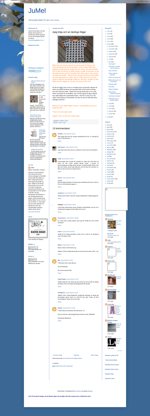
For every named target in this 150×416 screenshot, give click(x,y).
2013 (109, 36)
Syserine (110, 219)
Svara (59, 141)
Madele (60, 308)
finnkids (60, 134)
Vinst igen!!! (111, 64)
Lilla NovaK (61, 147)
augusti (111, 56)
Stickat (109, 165)
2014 (109, 34)
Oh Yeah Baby (112, 290)
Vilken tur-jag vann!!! (114, 77)
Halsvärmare (111, 132)
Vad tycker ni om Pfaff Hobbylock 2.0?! (42, 132)
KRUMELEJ (61, 292)
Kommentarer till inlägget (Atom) (72, 358)
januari (111, 113)
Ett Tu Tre (110, 234)
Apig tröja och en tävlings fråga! (113, 99)
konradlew (78, 391)
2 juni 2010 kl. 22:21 (69, 134)
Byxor (108, 129)
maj (110, 103)
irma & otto (111, 261)
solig (109, 240)
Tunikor (109, 174)
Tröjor (59, 122)
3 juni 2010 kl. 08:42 (70, 204)
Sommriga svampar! (114, 96)
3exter (110, 337)
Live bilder (110, 145)
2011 (109, 41)
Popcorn (110, 246)
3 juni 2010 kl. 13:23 (68, 245)
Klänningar (110, 141)
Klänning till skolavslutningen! (114, 92)
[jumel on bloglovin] (34, 72)
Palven (60, 178)
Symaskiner (110, 167)
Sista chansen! (112, 70)
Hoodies (109, 136)
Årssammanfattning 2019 (114, 242)
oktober (111, 51)
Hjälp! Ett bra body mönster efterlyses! (35, 115)
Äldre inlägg (94, 355)
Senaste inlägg (57, 355)
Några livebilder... (113, 89)
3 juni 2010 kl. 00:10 (68, 159)
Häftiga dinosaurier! (37, 149)
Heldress (109, 134)
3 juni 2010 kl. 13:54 (67, 260)
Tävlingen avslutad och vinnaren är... (114, 67)
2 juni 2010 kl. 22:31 (72, 147)
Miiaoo (60, 245)
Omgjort (109, 152)
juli (110, 59)
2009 (109, 117)
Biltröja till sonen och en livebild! (114, 80)
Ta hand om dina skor (113, 235)
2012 (109, 39)
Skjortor (109, 161)
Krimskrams (62, 218)
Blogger (90, 391)
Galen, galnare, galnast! (113, 74)
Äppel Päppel (62, 279)
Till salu (109, 170)
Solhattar (109, 163)
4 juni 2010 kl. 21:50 (72, 292)
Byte (108, 127)
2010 (109, 44)
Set (108, 156)
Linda (59, 159)
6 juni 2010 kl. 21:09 (69, 308)
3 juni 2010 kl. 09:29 (68, 231)
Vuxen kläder (111, 179)
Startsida (76, 355)
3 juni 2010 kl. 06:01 (69, 178)
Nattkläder (110, 149)
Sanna (60, 231)
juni (110, 62)
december (112, 46)
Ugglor (118, 291)
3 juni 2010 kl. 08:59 (72, 218)
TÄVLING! (111, 87)
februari (111, 111)
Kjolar (108, 138)
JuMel (37, 10)
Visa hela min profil (34, 212)
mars (110, 108)
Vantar (109, 176)
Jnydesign (111, 304)
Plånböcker (110, 154)
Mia (59, 260)
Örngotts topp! (112, 84)
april (110, 106)
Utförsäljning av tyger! (119, 325)
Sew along (110, 158)
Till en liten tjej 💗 (42, 96)
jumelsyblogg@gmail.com (36, 40)
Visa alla (120, 350)
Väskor (109, 181)
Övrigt (63, 122)
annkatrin (61, 193)
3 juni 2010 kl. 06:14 (70, 193)
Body (108, 125)
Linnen (109, 143)
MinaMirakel (111, 275)
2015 (109, 31)
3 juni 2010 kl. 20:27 (73, 279)
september (112, 54)
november (112, 49)
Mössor (109, 147)
